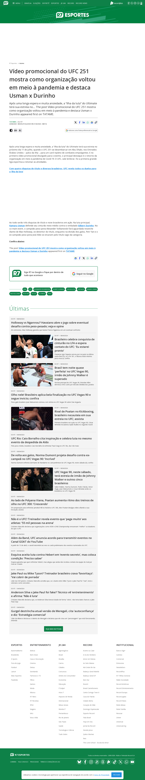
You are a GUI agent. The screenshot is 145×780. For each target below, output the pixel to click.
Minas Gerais (63, 705)
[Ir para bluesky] (79, 761)
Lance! (13, 671)
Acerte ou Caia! (88, 651)
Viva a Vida (34, 717)
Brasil (61, 655)
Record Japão (121, 697)
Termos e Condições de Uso (50, 762)
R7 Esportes (13, 63)
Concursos (62, 671)
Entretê (45, 3)
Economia (62, 680)
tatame (21, 63)
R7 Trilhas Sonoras (123, 676)
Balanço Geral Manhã (91, 671)
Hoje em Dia (87, 722)
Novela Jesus (88, 730)
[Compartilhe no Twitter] (75, 122)
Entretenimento (40, 645)
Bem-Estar (34, 655)
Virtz (31, 713)
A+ (15, 130)
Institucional (125, 645)
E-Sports (14, 659)
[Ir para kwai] (96, 761)
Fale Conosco (23, 762)
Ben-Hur (86, 680)
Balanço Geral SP (89, 676)
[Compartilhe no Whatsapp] (88, 122)
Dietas (32, 667)
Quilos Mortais (88, 734)
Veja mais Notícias (53, 629)
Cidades (61, 667)
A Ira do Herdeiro (89, 655)
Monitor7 (62, 709)
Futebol (14, 667)
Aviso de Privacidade (101, 775)
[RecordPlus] (116, 3)
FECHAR (116, 775)
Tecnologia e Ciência (66, 730)
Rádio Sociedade (122, 680)
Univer (118, 717)
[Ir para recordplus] (108, 761)
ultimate (42, 293)
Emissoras (120, 663)
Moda (32, 688)
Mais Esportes (16, 676)
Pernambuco (63, 713)
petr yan (26, 293)
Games (32, 684)
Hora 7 (61, 692)
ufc (30, 289)
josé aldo (81, 289)
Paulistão (14, 680)
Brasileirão (15, 655)
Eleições (36, 3)
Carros (61, 663)
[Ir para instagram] (135, 3)
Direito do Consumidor (67, 676)
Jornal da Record (89, 726)
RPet (32, 705)
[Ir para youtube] (132, 761)
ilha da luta (71, 289)
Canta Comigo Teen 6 (91, 692)
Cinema (33, 663)
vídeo (50, 293)
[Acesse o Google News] (92, 122)
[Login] (141, 3)
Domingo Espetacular (91, 709)
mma (24, 289)
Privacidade (34, 762)
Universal (119, 722)
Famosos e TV (35, 676)
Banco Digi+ (120, 651)
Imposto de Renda (65, 697)
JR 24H (63, 3)
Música (32, 692)
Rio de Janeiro (64, 717)
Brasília (27, 3)
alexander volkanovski (42, 289)
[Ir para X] (131, 3)
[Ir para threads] (102, 761)
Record (71, 3)
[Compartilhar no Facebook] (79, 122)
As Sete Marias (88, 663)
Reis (84, 738)
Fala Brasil (87, 717)
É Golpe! (62, 688)
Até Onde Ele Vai (89, 667)
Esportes (55, 3)
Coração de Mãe (89, 705)
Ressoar (119, 713)
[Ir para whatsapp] (126, 761)
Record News (81, 3)
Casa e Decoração (37, 659)
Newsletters (120, 667)
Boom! (85, 684)
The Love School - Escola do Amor (96, 743)
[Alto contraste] (11, 130)
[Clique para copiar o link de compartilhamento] (96, 122)
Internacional (63, 701)
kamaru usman (92, 289)
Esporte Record (88, 713)
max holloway (15, 293)
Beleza (32, 651)
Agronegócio (63, 651)
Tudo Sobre (63, 734)
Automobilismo (16, 651)
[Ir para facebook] (128, 3)
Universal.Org (121, 726)
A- (20, 130)
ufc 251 (33, 293)
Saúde (61, 726)
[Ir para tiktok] (114, 761)
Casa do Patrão (89, 697)
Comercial (120, 659)
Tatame (12, 122)
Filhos (32, 680)
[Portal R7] (6, 3)
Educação (62, 684)
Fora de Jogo (16, 663)
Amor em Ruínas (89, 659)
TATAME (70, 251)
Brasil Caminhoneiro (90, 688)
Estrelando (34, 671)
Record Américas (122, 684)
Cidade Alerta (88, 701)
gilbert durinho (58, 289)
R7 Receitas (34, 701)
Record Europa (121, 692)
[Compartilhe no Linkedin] (83, 122)
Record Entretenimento (124, 688)
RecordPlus (120, 671)
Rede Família (121, 709)
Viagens (33, 709)
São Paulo (62, 722)
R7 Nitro (33, 697)
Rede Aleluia (120, 705)
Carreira (119, 655)
